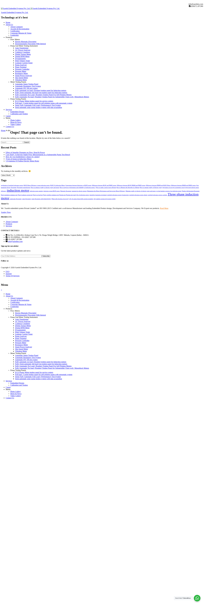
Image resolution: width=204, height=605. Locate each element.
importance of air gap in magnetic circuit (173, 187)
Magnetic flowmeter (65, 191)
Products (9, 37)
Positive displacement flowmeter (191, 191)
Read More (164, 208)
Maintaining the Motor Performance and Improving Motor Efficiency (106, 191)
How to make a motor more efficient (106, 187)
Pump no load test (38, 195)
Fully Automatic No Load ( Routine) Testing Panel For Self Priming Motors (43, 95)
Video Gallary (15, 124)
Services (9, 110)
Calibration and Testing (19, 114)
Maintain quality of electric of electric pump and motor (141, 191)
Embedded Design (17, 112)
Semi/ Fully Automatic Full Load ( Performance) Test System (38, 105)
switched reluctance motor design (138, 195)
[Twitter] (4, 2)
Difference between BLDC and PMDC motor (104, 185)
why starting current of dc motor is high (104, 199)
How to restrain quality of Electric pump (151, 187)
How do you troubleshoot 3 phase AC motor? (23, 157)
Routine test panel (71, 195)
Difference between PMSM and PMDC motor (183, 185)
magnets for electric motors (79, 191)
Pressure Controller (22, 69)
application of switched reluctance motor (12, 185)
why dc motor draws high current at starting (81, 199)
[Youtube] (7, 2)
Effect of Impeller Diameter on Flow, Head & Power (25, 152)
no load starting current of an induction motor (168, 191)
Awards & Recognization (19, 29)
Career (8, 116)
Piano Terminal (20, 67)
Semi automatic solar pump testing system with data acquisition (38, 107)
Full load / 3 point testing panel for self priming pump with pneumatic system (43, 103)
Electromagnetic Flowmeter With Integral (30, 44)
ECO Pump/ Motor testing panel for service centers (34, 101)
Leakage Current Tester (24, 63)
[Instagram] (6, 2)
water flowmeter (26, 199)
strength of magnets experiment (98, 195)
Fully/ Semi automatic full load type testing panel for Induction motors (41, 93)
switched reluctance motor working (157, 195)
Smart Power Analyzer (23, 76)
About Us (9, 25)
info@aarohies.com (15, 241)
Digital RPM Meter (22, 56)
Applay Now (6, 212)
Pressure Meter (20, 71)
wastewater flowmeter (16, 199)
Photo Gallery (15, 120)
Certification (15, 31)
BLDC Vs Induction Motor (57, 185)
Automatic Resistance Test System (28, 86)
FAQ (7, 272)
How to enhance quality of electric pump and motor (45, 187)
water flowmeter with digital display (41, 199)
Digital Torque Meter (23, 54)
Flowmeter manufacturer (23, 187)
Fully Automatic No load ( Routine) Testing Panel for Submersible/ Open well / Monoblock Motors (52, 97)
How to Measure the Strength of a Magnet (128, 187)
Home (8, 22)
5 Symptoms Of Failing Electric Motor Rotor (22, 161)
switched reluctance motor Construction (118, 195)
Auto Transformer (21, 48)
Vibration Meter (21, 80)
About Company (16, 27)
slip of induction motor (82, 195)
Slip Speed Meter (21, 78)
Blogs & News (15, 122)
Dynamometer (20, 59)
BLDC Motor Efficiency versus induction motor (37, 185)
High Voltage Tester (22, 61)
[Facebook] (2, 2)
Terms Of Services (12, 276)
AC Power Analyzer (22, 50)
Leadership (14, 35)
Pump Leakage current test (25, 195)
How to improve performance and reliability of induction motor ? (78, 187)
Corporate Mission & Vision (20, 33)
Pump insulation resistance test (9, 195)
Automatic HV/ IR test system (26, 88)
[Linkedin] (9, 2)
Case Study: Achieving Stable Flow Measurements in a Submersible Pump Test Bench (38, 155)
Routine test (62, 195)
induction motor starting (36, 191)
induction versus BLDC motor (51, 191)
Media (8, 118)
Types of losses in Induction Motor (19, 159)
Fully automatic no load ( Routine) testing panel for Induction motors (40, 90)
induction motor (18, 190)
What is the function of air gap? (60, 199)
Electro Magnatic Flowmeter (25, 42)
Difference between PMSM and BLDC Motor (158, 185)
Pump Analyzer (21, 65)
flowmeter (14, 187)
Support (9, 274)
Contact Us (10, 127)
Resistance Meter (21, 73)
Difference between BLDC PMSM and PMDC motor (131, 185)
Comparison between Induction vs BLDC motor (78, 185)
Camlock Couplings (22, 52)
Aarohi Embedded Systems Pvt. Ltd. (14, 12)
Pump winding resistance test (51, 195)
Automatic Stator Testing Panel (26, 84)
